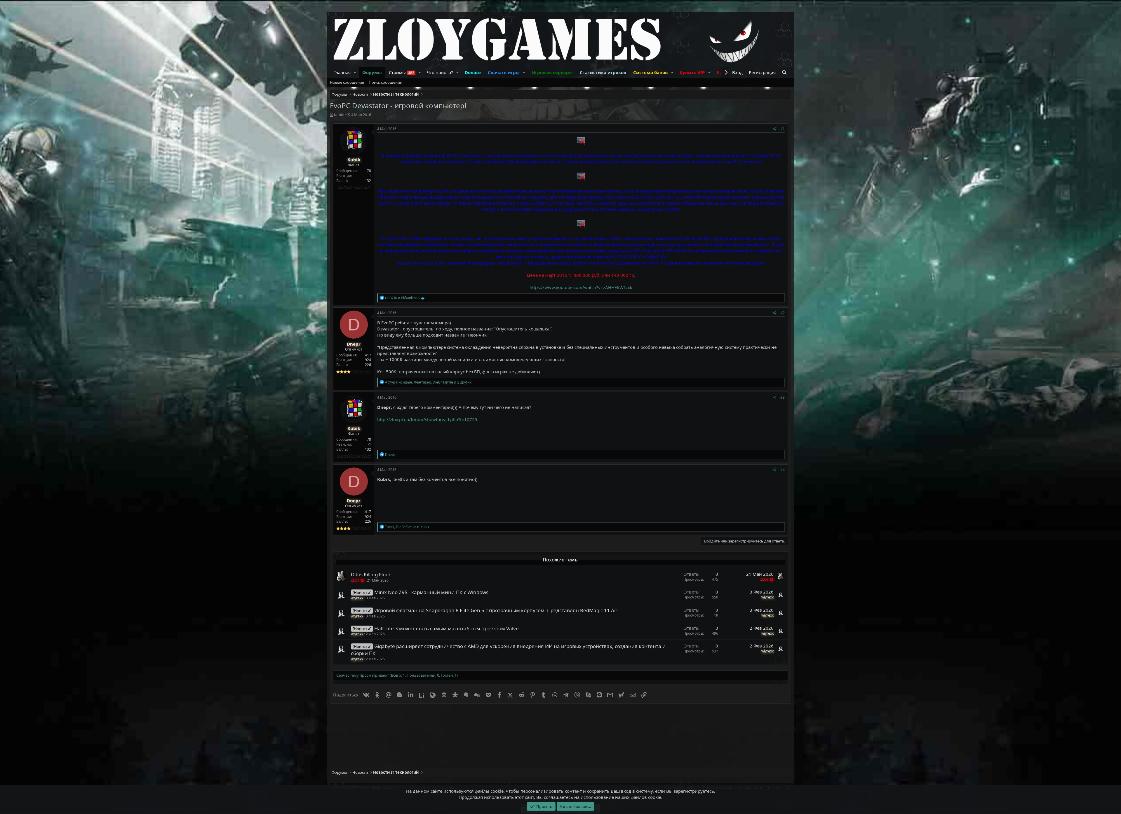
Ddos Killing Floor (371, 574)
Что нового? (440, 72)
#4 (782, 469)
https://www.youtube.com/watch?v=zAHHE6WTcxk (581, 287)
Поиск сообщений (385, 82)
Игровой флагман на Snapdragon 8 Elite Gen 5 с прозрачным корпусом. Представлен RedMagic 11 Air (495, 610)
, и (407, 526)
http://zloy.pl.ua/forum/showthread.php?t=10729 (427, 419)
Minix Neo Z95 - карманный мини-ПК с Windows (431, 592)
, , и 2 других (428, 382)
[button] (355, 72)
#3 (782, 397)
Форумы (372, 72)
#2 (782, 312)
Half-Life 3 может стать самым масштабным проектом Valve (446, 628)
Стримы (401, 72)
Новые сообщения (347, 82)
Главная (342, 72)
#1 (782, 128)
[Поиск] (785, 72)
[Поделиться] (774, 129)
